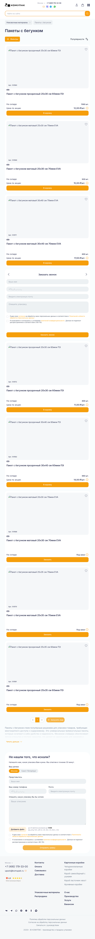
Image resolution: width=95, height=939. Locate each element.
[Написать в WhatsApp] (54, 6)
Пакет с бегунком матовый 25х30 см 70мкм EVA (33, 168)
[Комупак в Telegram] (11, 910)
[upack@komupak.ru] (44, 7)
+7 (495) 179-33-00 (54, 3)
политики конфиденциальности (54, 840)
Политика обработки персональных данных (47, 919)
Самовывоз (40, 870)
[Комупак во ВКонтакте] (6, 910)
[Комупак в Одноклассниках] (31, 910)
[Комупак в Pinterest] (21, 910)
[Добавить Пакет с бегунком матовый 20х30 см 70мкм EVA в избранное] (86, 495)
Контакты (39, 862)
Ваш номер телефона (18, 787)
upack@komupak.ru (14, 871)
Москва (14, 771)
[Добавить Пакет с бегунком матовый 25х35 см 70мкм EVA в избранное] (86, 570)
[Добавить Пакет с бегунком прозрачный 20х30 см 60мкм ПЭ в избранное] (86, 345)
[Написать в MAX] (47, 7)
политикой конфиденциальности (53, 321)
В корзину (47, 113)
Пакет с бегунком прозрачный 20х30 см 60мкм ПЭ (35, 390)
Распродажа (41, 896)
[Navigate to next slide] (86, 274)
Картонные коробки (74, 862)
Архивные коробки (73, 884)
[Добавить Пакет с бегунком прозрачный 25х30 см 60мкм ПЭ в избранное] (86, 49)
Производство (71, 896)
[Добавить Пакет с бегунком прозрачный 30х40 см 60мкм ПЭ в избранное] (86, 420)
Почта (51, 787)
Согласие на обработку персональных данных (47, 922)
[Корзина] (82, 5)
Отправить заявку (47, 848)
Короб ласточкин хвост (75, 880)
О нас (67, 892)
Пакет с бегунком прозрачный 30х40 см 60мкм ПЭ (35, 465)
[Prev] (32, 719)
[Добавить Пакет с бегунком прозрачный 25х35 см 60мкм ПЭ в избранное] (86, 645)
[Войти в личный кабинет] (77, 5)
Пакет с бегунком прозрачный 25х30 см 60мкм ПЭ (35, 94)
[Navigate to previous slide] (8, 274)
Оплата (38, 866)
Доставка (39, 874)
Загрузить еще (57, 720)
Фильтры (14, 39)
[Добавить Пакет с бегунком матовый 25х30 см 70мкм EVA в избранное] (86, 124)
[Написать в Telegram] (51, 7)
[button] (79, 39)
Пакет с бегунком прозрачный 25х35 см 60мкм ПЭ (34, 690)
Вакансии (69, 904)
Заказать (47, 559)
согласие (21, 316)
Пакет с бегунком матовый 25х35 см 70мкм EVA (33, 615)
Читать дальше (12, 742)
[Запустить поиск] (87, 13)
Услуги (67, 900)
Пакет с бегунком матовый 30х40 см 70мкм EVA (33, 243)
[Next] (41, 719)
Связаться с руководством (47, 925)
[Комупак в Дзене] (26, 910)
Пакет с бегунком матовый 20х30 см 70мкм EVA (33, 540)
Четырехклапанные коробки (73, 868)
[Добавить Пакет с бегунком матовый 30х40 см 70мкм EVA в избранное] (86, 199)
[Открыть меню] (87, 5)
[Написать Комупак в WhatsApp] (16, 910)
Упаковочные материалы (47, 892)
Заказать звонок (47, 335)
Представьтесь (15, 777)
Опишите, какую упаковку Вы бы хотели (26, 797)
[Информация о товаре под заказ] (87, 554)
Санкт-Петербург (28, 771)
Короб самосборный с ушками (74, 875)
